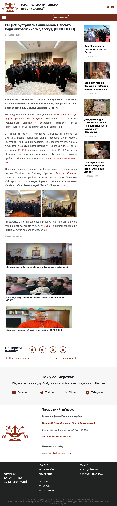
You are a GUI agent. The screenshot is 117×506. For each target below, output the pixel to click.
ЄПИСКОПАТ (45, 474)
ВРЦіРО (21, 150)
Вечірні (48, 226)
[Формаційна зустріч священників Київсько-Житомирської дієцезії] (39, 284)
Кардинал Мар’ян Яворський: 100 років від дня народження (96, 86)
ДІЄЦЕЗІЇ (43, 481)
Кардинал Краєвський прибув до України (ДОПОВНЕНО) (34, 330)
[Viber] (65, 393)
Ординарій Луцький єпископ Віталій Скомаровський (68, 423)
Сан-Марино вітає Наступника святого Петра (95, 49)
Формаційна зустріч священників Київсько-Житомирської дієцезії (35, 298)
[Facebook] (14, 393)
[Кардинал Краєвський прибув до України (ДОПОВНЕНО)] (39, 317)
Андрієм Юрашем (66, 173)
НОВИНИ (43, 465)
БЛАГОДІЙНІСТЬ (89, 469)
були (63, 185)
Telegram (97, 392)
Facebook (24, 392)
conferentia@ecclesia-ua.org (56, 436)
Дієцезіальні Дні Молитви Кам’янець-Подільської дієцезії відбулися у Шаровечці (95, 126)
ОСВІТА (84, 465)
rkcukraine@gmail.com (60, 453)
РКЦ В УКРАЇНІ (46, 469)
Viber (72, 392)
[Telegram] (87, 393)
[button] (113, 17)
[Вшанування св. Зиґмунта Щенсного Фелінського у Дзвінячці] (39, 254)
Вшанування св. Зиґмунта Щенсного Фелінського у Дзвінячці (37, 267)
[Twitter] (42, 393)
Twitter (49, 392)
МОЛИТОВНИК (46, 490)
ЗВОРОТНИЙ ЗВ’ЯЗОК (91, 474)
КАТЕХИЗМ (44, 486)
